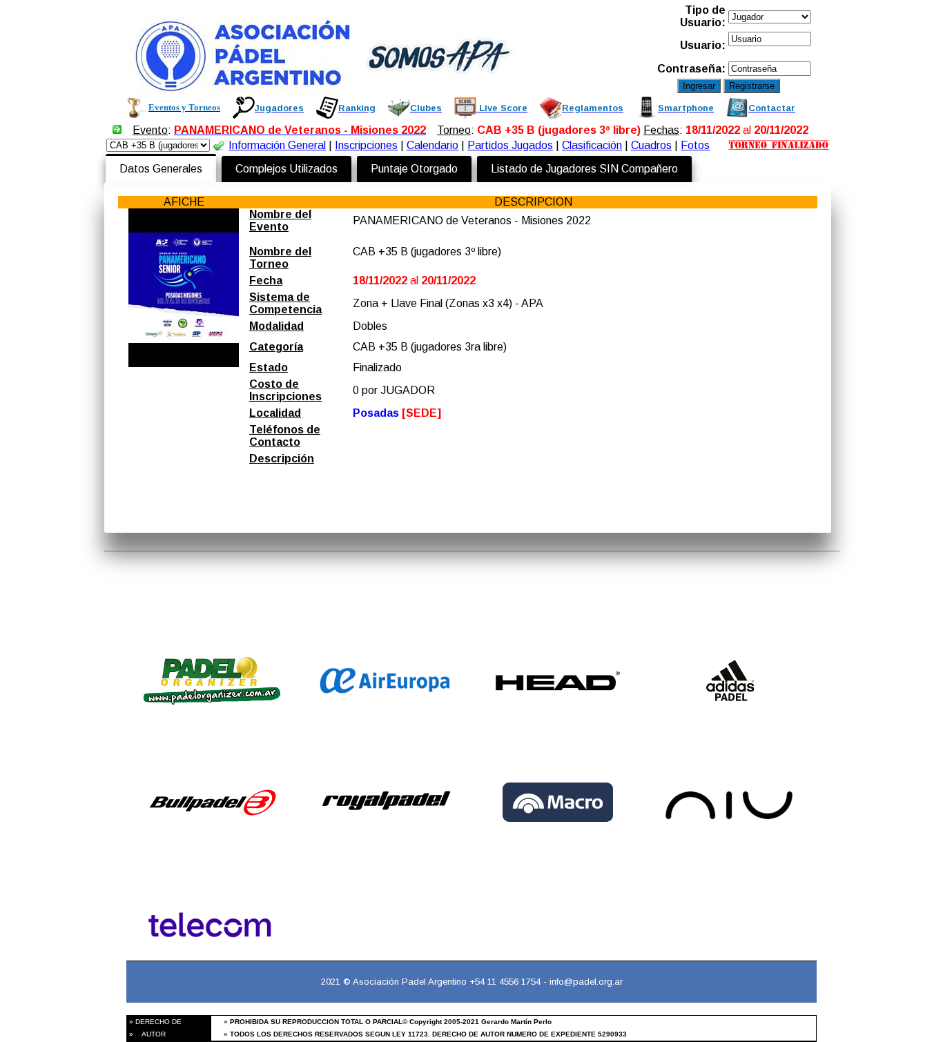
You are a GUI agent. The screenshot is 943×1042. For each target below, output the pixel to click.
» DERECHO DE (154, 1021)
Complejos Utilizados (286, 169)
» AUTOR (146, 1034)
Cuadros (651, 145)
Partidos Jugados (510, 145)
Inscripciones (366, 145)
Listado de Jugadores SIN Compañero (584, 169)
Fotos (695, 145)
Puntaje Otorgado (414, 169)
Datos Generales (160, 169)
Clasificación (592, 145)
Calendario (432, 145)
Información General (277, 145)
